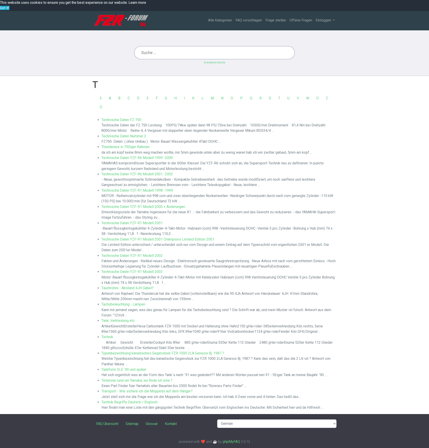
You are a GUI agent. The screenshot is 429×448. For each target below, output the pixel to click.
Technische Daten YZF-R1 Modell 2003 (132, 272)
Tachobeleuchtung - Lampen (123, 304)
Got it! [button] (4, 8)
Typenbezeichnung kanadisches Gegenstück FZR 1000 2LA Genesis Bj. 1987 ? (162, 353)
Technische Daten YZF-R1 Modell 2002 (132, 255)
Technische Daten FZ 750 (121, 120)
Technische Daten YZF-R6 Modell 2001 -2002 (137, 174)
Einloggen (324, 20)
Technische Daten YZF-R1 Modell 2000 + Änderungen (143, 207)
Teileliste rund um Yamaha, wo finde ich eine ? (136, 380)
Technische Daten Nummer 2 (123, 136)
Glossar (152, 424)
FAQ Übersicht (107, 424)
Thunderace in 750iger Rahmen (125, 147)
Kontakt (171, 424)
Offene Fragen (301, 20)
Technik (107, 337)
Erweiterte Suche (214, 62)
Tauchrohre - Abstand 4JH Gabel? (127, 288)
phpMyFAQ (231, 442)
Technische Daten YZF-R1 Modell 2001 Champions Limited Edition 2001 (157, 239)
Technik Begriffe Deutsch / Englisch (129, 402)
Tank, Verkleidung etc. (118, 320)
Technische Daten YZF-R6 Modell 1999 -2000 (137, 158)
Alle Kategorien (220, 20)
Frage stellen (275, 20)
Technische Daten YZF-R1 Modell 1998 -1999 (137, 190)
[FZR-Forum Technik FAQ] (121, 20)
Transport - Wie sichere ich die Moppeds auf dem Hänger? (147, 391)
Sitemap (132, 424)
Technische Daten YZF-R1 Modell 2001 (132, 223)
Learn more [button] (137, 2)
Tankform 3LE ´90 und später (123, 369)
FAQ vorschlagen (249, 20)
